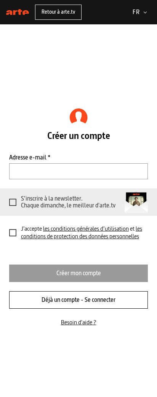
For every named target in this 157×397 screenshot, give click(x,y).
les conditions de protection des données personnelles (81, 232)
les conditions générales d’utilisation (86, 229)
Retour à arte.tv (58, 11)
